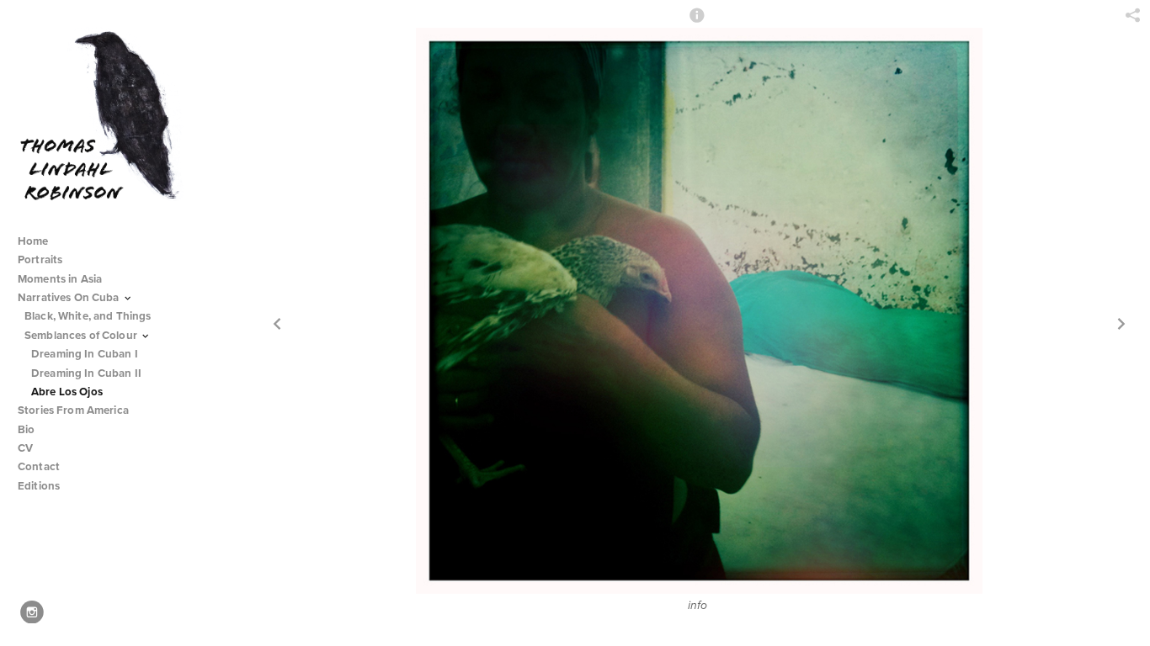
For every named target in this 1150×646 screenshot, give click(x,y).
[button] (697, 23)
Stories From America (74, 410)
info (697, 605)
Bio (26, 429)
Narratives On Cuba (70, 297)
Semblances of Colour (82, 335)
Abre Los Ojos (67, 392)
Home (33, 241)
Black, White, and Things (89, 316)
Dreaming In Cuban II (86, 373)
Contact (39, 466)
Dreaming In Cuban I (84, 354)
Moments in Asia (61, 279)
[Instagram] (32, 612)
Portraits (40, 259)
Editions (39, 486)
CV (25, 448)
